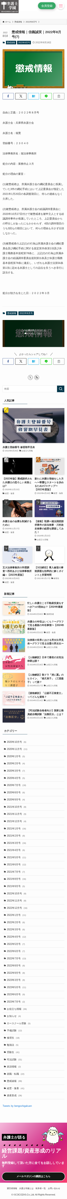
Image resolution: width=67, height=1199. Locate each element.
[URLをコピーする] (58, 96)
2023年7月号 (16, 1001)
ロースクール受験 (19, 1023)
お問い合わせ (54, 1188)
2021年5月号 (16, 857)
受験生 (13, 1052)
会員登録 (46, 5)
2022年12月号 (17, 908)
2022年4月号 (16, 936)
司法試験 (14, 1059)
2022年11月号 (16, 900)
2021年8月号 (16, 878)
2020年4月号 (16, 778)
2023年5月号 (16, 987)
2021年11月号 (16, 814)
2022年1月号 (16, 915)
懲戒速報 (11, 42)
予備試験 (14, 1030)
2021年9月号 (16, 886)
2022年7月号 (16, 958)
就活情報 (14, 1066)
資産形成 (14, 1095)
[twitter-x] (30, 377)
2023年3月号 (16, 980)
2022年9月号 (16, 972)
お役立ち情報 (17, 1009)
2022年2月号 (16, 922)
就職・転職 (15, 1073)
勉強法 (12, 1044)
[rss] (36, 377)
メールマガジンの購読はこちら (33, 1176)
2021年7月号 (16, 871)
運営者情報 (12, 1188)
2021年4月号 (16, 850)
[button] (8, 96)
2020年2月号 (16, 763)
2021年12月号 (16, 821)
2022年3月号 (16, 929)
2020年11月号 (17, 749)
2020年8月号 (16, 792)
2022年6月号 (16, 951)
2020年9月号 (16, 799)
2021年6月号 (16, 864)
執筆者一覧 (41, 1188)
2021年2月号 (16, 835)
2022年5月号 (16, 944)
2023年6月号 (16, 994)
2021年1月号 (16, 828)
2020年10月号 (16, 742)
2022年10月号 (16, 893)
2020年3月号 (16, 770)
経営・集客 (15, 1088)
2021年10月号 (16, 806)
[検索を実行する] (60, 389)
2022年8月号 (24, 42)
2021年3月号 (16, 843)
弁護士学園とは (26, 1188)
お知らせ (14, 1016)
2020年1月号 (16, 756)
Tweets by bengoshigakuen (17, 1105)
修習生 (13, 1037)
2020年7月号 (16, 785)
